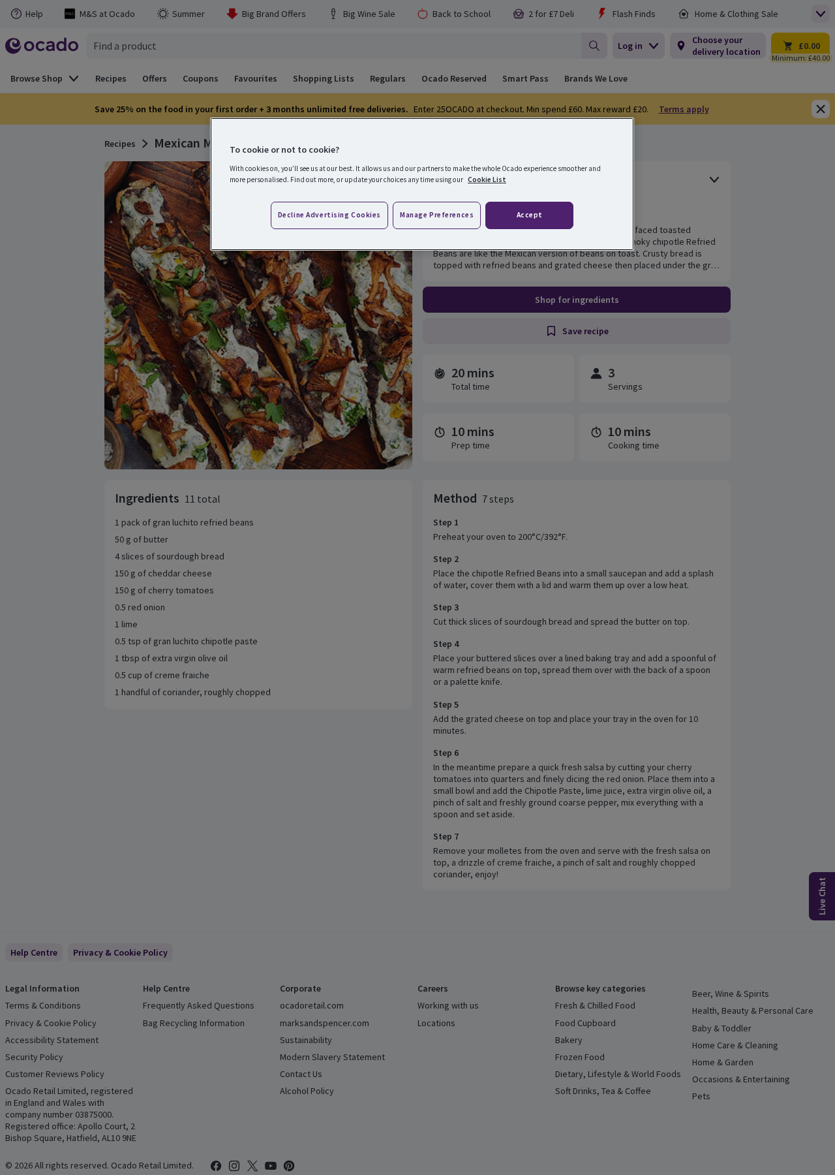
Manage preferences (437, 214)
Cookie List (487, 179)
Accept (530, 214)
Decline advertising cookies (329, 214)
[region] (422, 184)
